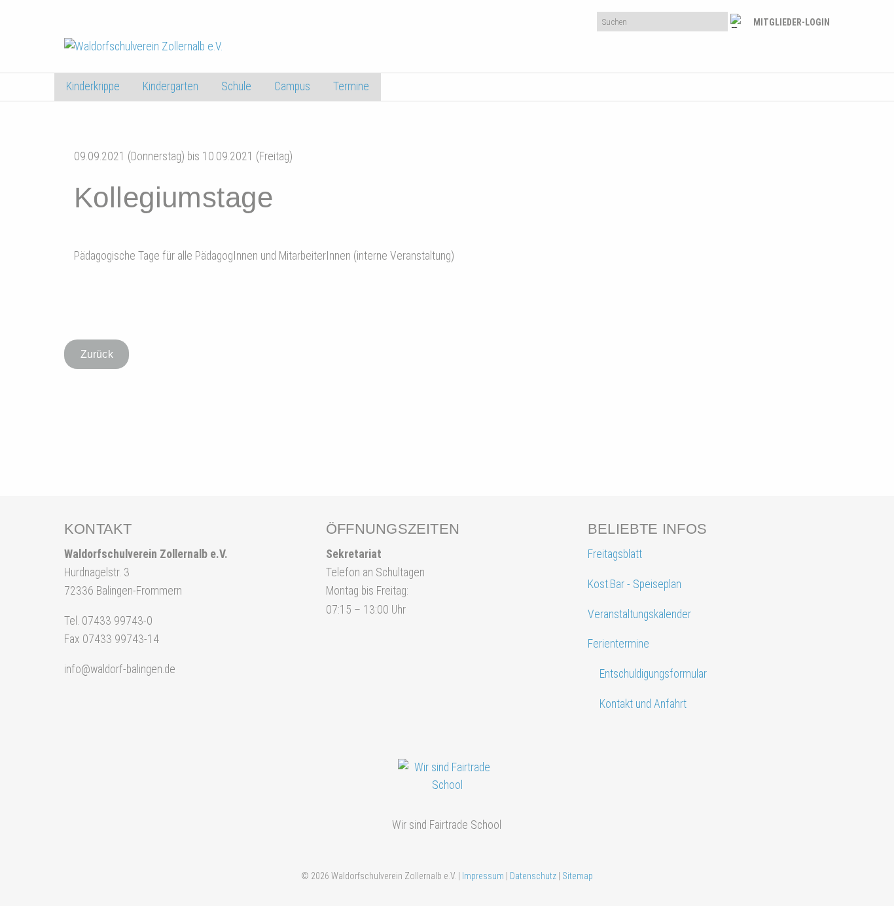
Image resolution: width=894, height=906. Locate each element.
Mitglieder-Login (791, 22)
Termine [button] (351, 86)
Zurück (96, 354)
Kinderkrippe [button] (93, 86)
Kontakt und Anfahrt (642, 703)
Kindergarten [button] (170, 86)
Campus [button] (292, 86)
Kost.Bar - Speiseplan (634, 584)
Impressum (483, 876)
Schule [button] (236, 86)
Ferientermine (618, 643)
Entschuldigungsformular (653, 673)
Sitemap (577, 876)
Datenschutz (533, 876)
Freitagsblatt (615, 554)
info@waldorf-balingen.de (119, 669)
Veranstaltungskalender (639, 614)
